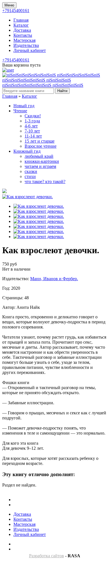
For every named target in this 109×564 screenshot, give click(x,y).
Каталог (21, 25)
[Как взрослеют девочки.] (27, 196)
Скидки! (33, 115)
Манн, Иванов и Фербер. (54, 278)
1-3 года (32, 120)
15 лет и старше (39, 141)
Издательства (26, 45)
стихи (30, 176)
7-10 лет (32, 131)
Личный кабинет (29, 50)
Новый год (23, 105)
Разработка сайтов (46, 555)
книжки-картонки (42, 161)
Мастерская (24, 40)
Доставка (22, 30)
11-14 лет (33, 136)
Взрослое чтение (40, 146)
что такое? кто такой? (45, 181)
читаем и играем (40, 166)
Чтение (20, 110)
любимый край (39, 156)
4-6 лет (31, 126)
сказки (31, 171)
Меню (9, 5)
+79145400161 (15, 10)
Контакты (22, 35)
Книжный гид (27, 151)
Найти (62, 91)
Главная (21, 20)
